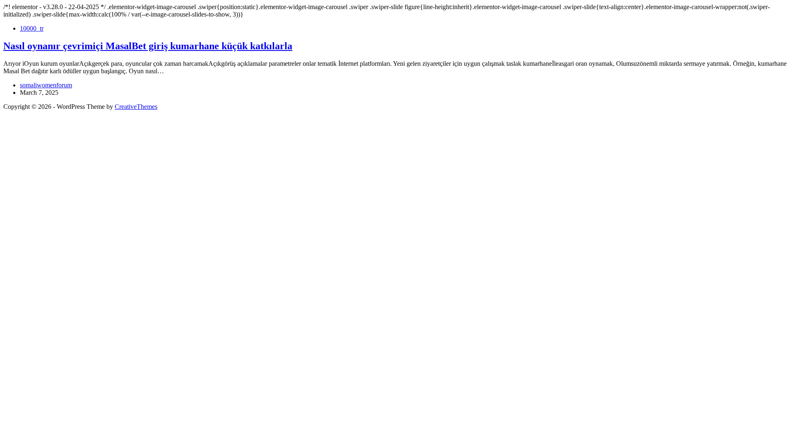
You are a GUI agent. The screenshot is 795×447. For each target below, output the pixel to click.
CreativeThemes (136, 106)
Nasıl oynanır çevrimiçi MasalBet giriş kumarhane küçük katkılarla (147, 46)
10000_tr (31, 28)
